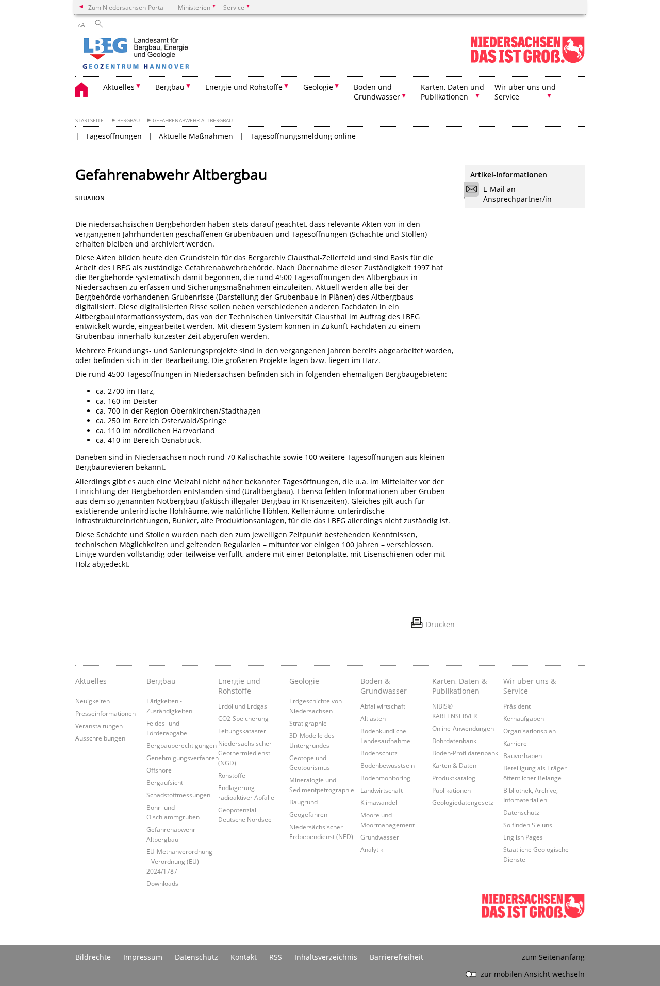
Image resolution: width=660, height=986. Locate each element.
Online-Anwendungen (463, 728)
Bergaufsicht (164, 782)
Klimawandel (378, 802)
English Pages (523, 837)
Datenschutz (521, 812)
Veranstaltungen (99, 725)
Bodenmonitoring (385, 778)
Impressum (142, 957)
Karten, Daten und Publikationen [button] (452, 92)
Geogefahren (308, 814)
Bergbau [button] (170, 87)
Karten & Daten (454, 765)
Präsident (517, 706)
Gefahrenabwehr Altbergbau (193, 120)
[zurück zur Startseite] (165, 54)
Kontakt (243, 957)
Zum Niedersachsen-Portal (126, 7)
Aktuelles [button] (119, 87)
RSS (275, 957)
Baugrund (303, 802)
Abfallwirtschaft (382, 706)
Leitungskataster (242, 731)
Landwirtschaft (381, 790)
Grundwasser (379, 837)
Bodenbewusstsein (387, 765)
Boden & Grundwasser (383, 686)
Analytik (371, 849)
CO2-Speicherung (243, 718)
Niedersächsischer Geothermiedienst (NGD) (245, 753)
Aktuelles (91, 681)
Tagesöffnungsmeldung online (303, 136)
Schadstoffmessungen (178, 795)
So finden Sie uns (527, 824)
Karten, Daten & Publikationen (459, 686)
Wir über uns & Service (529, 686)
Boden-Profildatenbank (465, 753)
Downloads (162, 883)
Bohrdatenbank (454, 740)
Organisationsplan (529, 731)
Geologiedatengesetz (462, 802)
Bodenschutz (379, 753)
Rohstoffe (231, 775)
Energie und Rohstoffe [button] (244, 87)
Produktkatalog (453, 778)
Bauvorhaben (522, 755)
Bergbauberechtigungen (181, 745)
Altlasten (373, 718)
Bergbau (128, 120)
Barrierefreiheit (396, 957)
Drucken (440, 624)
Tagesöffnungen (114, 136)
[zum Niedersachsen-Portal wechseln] (527, 61)
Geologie (304, 681)
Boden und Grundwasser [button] (377, 92)
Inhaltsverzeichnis (325, 957)
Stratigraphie (308, 723)
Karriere (515, 743)
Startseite (89, 120)
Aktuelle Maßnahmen (196, 136)
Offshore (159, 770)
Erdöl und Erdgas (242, 706)
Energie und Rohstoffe (239, 686)
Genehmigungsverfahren (182, 757)
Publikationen (451, 790)
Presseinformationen (105, 713)
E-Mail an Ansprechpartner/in (517, 194)
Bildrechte (93, 957)
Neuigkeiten (92, 701)
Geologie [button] (318, 87)
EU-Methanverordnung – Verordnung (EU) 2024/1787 (179, 861)
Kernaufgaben (523, 718)
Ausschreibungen (100, 738)
